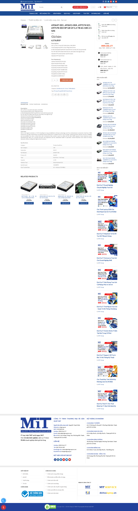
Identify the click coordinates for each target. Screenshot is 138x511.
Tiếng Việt (109, 7)
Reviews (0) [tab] (44, 104)
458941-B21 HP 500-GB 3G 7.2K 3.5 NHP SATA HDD (65, 197)
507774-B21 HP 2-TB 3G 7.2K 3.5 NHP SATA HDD (28, 197)
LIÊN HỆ (106, 13)
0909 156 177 (104, 55)
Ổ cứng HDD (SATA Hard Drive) (65, 91)
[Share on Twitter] (55, 94)
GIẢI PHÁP (76, 13)
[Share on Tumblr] (67, 94)
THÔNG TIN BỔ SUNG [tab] (34, 104)
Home (23, 20)
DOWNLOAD (95, 13)
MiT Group (101, 190)
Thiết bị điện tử (35, 20)
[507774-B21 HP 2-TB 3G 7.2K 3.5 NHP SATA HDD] (29, 186)
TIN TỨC (86, 13)
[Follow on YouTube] (116, 1)
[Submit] (62, 7)
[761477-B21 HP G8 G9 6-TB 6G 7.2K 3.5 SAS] (83, 186)
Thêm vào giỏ (66, 80)
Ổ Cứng (55, 91)
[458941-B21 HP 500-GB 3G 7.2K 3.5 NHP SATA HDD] (65, 186)
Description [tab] (24, 104)
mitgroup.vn (62, 427)
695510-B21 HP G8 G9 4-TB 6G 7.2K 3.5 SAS (47, 197)
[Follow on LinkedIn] (113, 1)
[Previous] (23, 33)
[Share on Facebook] (53, 94)
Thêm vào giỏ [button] (29, 203)
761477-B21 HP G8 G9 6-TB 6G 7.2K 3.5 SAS (83, 197)
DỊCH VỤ (67, 13)
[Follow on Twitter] (108, 1)
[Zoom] (22, 41)
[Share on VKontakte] (61, 94)
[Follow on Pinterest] (111, 1)
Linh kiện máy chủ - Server (55, 20)
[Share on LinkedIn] (64, 94)
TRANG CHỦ (33, 13)
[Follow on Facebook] (103, 1)
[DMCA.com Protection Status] (50, 506)
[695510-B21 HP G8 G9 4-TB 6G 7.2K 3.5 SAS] (47, 186)
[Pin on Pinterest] (58, 94)
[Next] (46, 33)
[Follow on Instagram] (106, 1)
